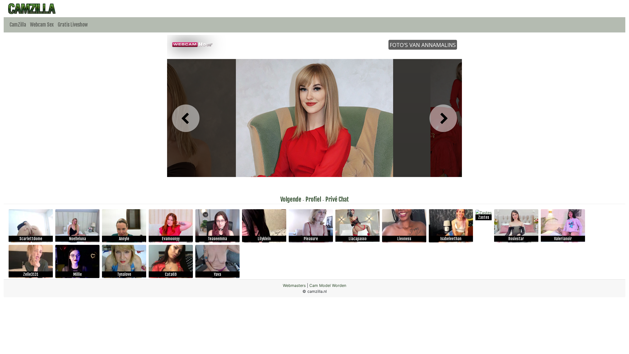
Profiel (313, 199)
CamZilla (18, 25)
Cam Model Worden (327, 285)
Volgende (290, 199)
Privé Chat (337, 199)
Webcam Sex (42, 25)
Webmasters (294, 285)
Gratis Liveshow (73, 25)
